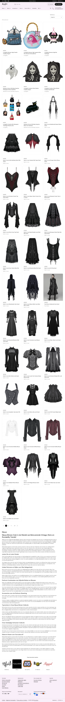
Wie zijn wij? (4, 683)
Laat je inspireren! (53, 680)
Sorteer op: (52, 14)
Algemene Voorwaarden (11, 700)
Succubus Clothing (6, 681)
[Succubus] (4, 4)
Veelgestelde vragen (22, 680)
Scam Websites (5, 687)
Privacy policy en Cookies (22, 700)
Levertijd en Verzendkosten (23, 683)
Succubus (36, 700)
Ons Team (4, 684)
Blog (50, 681)
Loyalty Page (20, 686)
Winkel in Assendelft (6, 680)
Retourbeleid (20, 684)
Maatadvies (20, 681)
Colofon (3, 700)
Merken (3, 686)
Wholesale (36, 681)
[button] (58, 4)
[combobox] (30, 4)
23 (15, 525)
